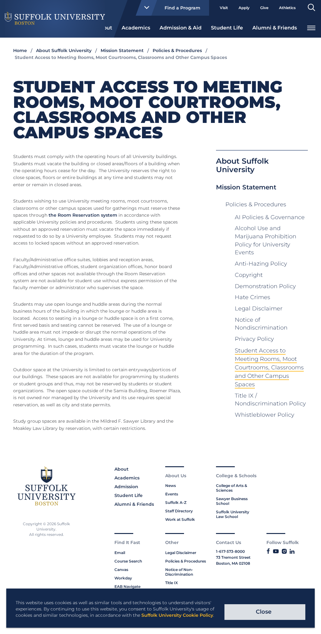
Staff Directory (179, 511)
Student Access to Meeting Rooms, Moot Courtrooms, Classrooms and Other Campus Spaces (269, 367)
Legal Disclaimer (258, 308)
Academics (136, 28)
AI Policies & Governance (270, 217)
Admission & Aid (181, 28)
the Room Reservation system (82, 215)
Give (264, 7)
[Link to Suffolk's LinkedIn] (292, 551)
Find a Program (182, 8)
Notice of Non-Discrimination (179, 572)
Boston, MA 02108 (233, 563)
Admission (126, 486)
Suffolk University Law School (232, 514)
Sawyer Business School (232, 501)
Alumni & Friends (274, 28)
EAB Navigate (127, 586)
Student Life (227, 28)
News (170, 485)
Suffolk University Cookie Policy (177, 615)
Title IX (171, 582)
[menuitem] (136, 27)
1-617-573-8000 (230, 551)
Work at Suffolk (180, 519)
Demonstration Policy (265, 286)
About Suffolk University (64, 50)
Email (119, 552)
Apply (244, 7)
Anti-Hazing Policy (261, 263)
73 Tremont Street (233, 557)
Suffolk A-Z (176, 502)
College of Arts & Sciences (231, 488)
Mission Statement (122, 50)
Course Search (128, 561)
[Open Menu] (311, 27)
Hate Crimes (252, 297)
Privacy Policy (254, 338)
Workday (123, 578)
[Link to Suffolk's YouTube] (276, 551)
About (121, 469)
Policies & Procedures (177, 50)
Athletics (287, 7)
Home (20, 50)
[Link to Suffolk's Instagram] (284, 551)
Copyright (249, 275)
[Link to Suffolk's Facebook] (268, 551)
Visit (224, 7)
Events (171, 494)
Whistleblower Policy (264, 414)
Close (263, 611)
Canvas (121, 569)
